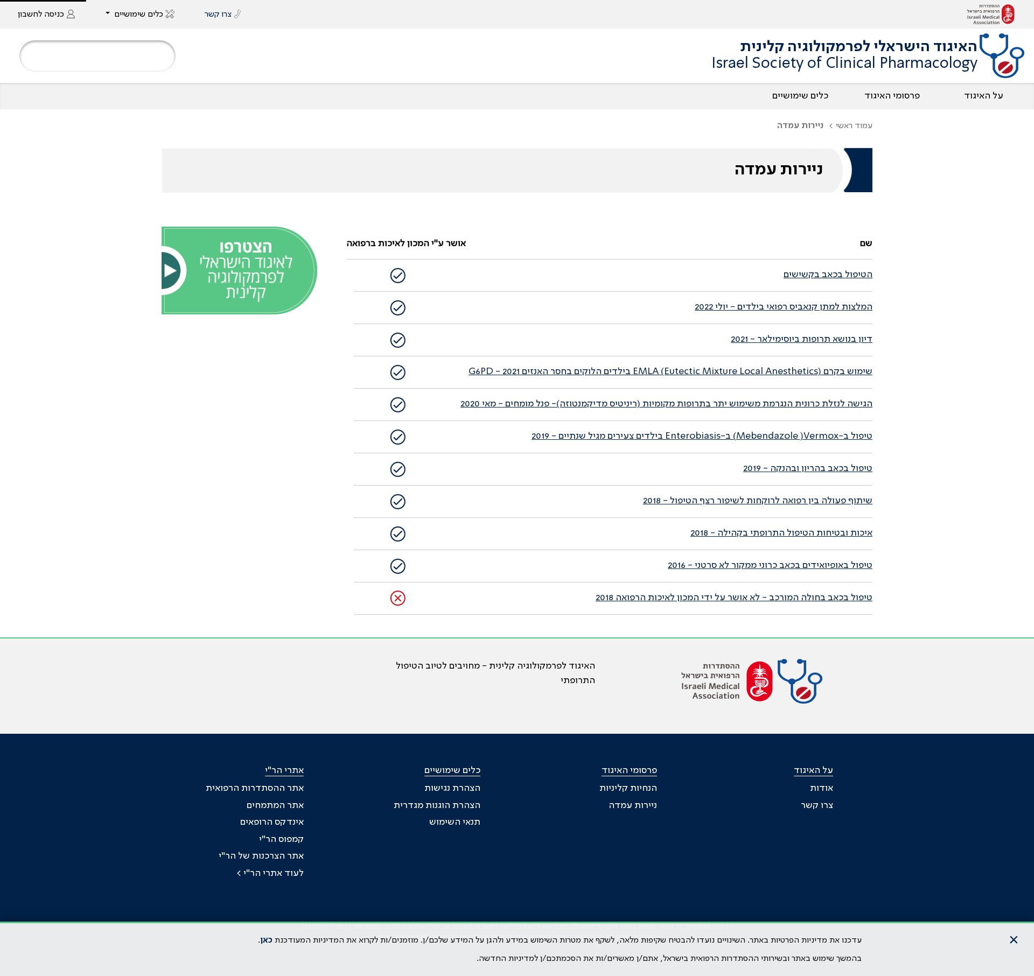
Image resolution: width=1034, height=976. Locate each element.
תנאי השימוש (454, 822)
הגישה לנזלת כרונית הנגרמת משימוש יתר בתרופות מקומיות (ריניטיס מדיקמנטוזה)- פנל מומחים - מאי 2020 (666, 404)
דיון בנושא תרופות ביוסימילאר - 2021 (801, 339)
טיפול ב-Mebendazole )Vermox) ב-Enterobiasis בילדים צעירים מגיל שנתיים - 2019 (702, 436)
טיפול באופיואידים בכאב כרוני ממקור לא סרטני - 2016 (770, 565)
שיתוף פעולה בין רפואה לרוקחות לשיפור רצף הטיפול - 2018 (757, 500)
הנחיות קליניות (628, 788)
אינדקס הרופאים (272, 822)
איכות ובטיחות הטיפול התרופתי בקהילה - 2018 (781, 533)
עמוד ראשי (854, 126)
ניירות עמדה (633, 805)
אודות (821, 788)
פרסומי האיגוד (892, 96)
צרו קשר (817, 805)
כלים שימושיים (800, 96)
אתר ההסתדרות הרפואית (255, 788)
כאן (266, 940)
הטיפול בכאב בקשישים (828, 274)
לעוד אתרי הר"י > (270, 873)
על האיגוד (983, 96)
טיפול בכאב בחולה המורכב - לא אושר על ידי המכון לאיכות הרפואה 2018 (734, 597)
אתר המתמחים (275, 805)
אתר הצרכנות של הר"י (261, 856)
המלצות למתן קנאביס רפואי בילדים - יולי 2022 (783, 307)
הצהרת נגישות (452, 788)
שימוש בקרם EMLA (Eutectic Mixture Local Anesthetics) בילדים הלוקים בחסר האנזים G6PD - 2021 (670, 371)
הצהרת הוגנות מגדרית (437, 805)
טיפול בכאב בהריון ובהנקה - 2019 (807, 468)
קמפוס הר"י (281, 839)
